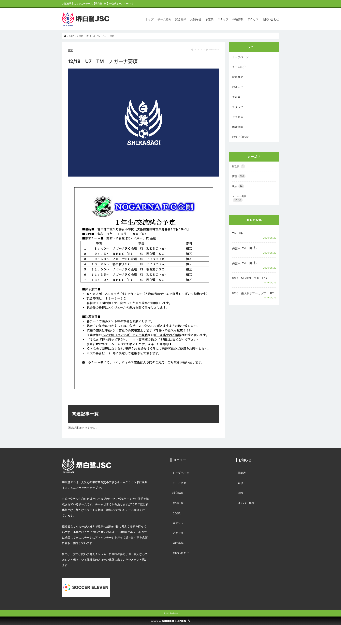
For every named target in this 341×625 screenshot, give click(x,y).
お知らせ (195, 19)
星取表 (238, 166)
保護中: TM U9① (244, 263)
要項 (70, 50)
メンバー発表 (239, 196)
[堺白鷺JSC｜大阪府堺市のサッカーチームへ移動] (65, 36)
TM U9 (237, 233)
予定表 (209, 19)
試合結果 (180, 19)
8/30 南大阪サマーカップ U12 (253, 293)
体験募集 (238, 19)
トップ (149, 19)
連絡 (237, 186)
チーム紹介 (164, 19)
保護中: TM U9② (244, 248)
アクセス (253, 19)
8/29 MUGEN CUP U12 (249, 278)
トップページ (240, 57)
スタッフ (223, 19)
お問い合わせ (270, 19)
